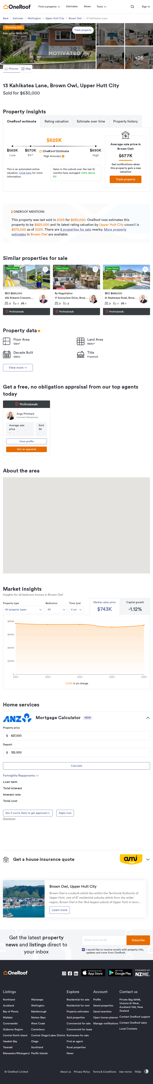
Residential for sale (78, 999)
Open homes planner (105, 1017)
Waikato (8, 1017)
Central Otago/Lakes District (48, 1035)
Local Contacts (128, 1029)
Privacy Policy (82, 1072)
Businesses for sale (78, 1035)
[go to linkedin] (76, 973)
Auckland (8, 1005)
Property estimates (78, 1011)
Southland (37, 1047)
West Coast (38, 1023)
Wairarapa (37, 999)
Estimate (18, 18)
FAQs (138, 1072)
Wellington (34, 18)
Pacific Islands (39, 1053)
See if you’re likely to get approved (26, 813)
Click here (25, 173)
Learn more (59, 910)
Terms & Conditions (104, 1072)
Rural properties (76, 1047)
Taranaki (8, 1047)
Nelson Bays (38, 1017)
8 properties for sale (75, 229)
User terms (125, 1072)
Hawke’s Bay (10, 1041)
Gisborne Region (13, 1029)
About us (65, 1072)
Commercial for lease (79, 1029)
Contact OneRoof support (134, 1017)
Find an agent (75, 1041)
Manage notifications (105, 1023)
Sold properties (76, 1017)
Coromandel (10, 1023)
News (87, 6)
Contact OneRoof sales (133, 1023)
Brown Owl (75, 18)
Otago (34, 1041)
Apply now (65, 813)
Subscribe (138, 940)
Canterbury (38, 1029)
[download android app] (120, 973)
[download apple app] (93, 973)
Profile (97, 999)
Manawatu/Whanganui (16, 1053)
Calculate (76, 766)
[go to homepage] (17, 6)
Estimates (72, 6)
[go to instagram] (64, 973)
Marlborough (38, 1011)
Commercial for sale (79, 1023)
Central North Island (15, 1035)
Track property (82, 30)
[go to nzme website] (142, 973)
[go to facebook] (70, 973)
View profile (26, 441)
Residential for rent (78, 1005)
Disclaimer (9, 819)
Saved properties (103, 1005)
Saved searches (102, 1011)
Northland (9, 999)
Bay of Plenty (10, 1011)
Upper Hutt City (54, 18)
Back (5, 18)
